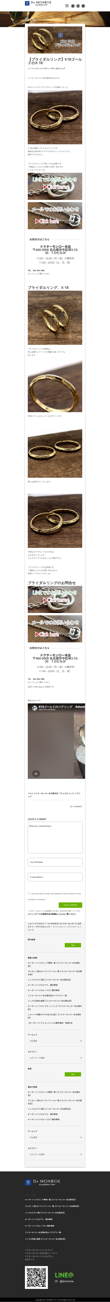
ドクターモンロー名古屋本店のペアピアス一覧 (47, 995)
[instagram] (83, 6)
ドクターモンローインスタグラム (39, 1256)
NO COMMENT (76, 806)
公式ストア (29, 1259)
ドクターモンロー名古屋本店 (46, 793)
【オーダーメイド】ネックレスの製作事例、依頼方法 (50, 1023)
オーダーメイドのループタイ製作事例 (43, 990)
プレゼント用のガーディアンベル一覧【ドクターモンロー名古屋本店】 (52, 1206)
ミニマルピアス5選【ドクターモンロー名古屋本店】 (50, 979)
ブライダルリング (57, 68)
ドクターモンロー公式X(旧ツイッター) (41, 1253)
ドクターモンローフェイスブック (39, 1250)
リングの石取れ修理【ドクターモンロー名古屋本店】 (50, 1000)
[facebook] (78, 6)
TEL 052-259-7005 (36, 270)
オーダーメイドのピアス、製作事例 (43, 985)
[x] (73, 6)
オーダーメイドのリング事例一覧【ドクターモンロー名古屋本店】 (50, 1199)
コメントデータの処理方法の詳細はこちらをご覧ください (52, 914)
